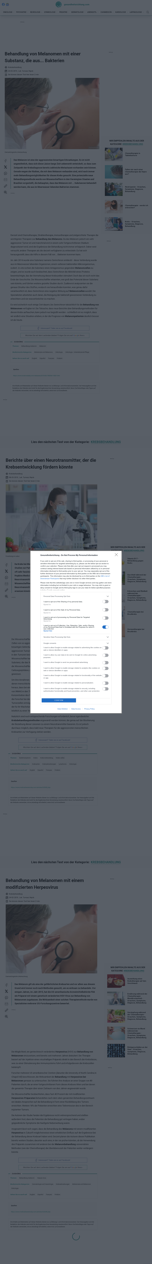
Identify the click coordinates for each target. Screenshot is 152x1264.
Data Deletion (62, 709)
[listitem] (76, 596)
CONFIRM (59, 700)
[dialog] (76, 632)
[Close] (117, 555)
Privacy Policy (89, 709)
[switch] (105, 601)
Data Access (76, 709)
